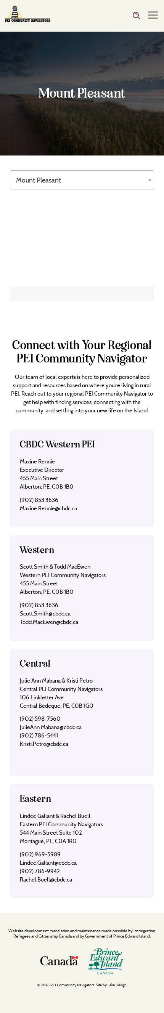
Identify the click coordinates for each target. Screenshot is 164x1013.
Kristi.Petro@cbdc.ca (44, 743)
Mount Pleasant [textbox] (38, 180)
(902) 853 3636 (39, 499)
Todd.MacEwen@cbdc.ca (49, 621)
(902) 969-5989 (40, 854)
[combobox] (82, 179)
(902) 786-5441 (39, 735)
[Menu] (153, 15)
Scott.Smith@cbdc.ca (45, 613)
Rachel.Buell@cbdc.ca (46, 879)
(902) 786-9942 (40, 871)
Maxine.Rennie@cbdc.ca (48, 508)
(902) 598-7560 (40, 718)
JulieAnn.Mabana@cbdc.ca (51, 727)
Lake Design (117, 985)
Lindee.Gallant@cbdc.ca (48, 862)
